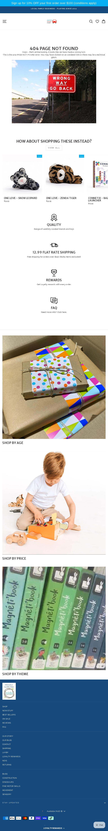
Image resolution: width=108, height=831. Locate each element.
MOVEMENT (7, 790)
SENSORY (6, 794)
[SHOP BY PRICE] (54, 503)
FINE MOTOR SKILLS (11, 786)
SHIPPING (6, 748)
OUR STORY (7, 736)
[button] (54, 828)
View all (54, 148)
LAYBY (5, 752)
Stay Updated (10, 803)
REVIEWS (6, 723)
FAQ (4, 727)
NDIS (4, 761)
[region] (54, 3)
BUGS (4, 774)
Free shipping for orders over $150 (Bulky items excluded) (54, 257)
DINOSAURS (8, 782)
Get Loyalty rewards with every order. (54, 284)
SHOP (4, 706)
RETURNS (6, 765)
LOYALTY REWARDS (11, 756)
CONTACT (6, 744)
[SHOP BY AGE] (54, 387)
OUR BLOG (7, 740)
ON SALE (6, 719)
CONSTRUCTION (9, 778)
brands (62, 229)
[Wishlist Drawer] (97, 21)
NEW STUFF (7, 711)
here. (64, 312)
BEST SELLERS (8, 715)
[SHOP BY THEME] (54, 618)
